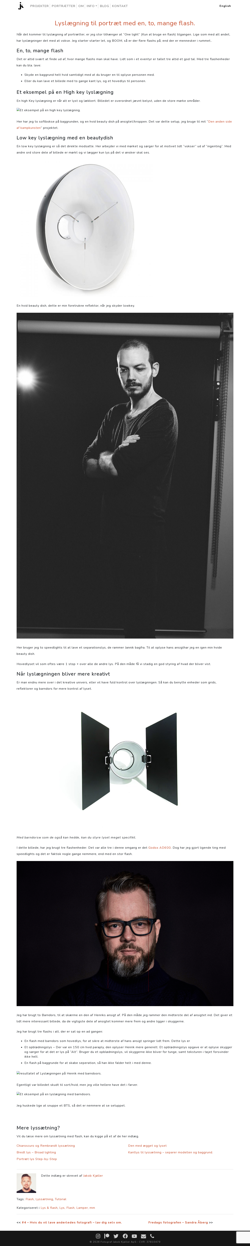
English (225, 6)
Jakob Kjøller (93, 1176)
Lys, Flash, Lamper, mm (77, 1208)
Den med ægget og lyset (147, 1146)
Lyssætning (44, 1199)
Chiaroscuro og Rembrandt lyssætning (46, 1146)
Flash (30, 1199)
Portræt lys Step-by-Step (37, 1159)
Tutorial (60, 1199)
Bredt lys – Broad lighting (36, 1152)
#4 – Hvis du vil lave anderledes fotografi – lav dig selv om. (72, 1222)
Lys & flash (49, 1208)
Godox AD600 (159, 848)
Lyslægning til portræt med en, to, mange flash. (125, 23)
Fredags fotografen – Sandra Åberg (178, 1222)
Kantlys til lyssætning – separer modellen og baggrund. (170, 1152)
